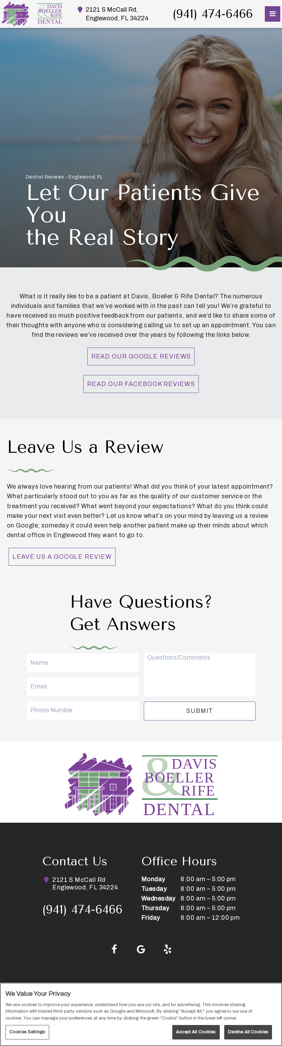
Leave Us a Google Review (62, 556)
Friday (150, 917)
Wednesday (158, 898)
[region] (141, 1014)
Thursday (155, 908)
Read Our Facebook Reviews (141, 384)
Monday (153, 879)
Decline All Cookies (248, 1031)
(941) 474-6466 (213, 14)
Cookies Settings (27, 1031)
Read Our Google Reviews (141, 356)
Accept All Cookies (196, 1031)
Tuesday (154, 888)
